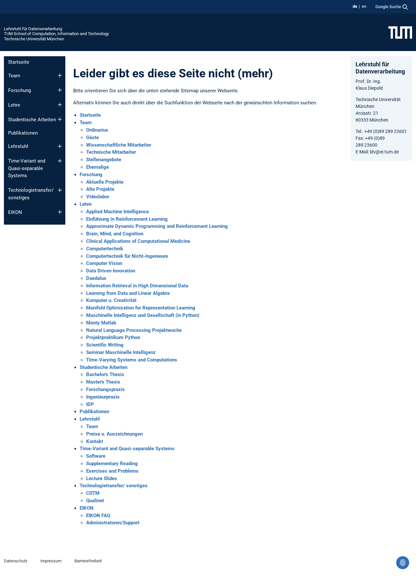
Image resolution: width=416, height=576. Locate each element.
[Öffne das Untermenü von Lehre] (60, 105)
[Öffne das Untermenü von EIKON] (60, 212)
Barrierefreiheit (88, 560)
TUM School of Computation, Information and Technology (56, 33)
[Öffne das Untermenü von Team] (60, 75)
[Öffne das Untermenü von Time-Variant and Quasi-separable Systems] (60, 161)
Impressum (50, 560)
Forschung (19, 90)
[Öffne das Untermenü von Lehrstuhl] (60, 146)
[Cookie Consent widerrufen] (402, 562)
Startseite (18, 62)
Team (14, 76)
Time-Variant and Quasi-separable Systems (26, 168)
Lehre (14, 105)
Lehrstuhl (18, 146)
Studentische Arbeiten (32, 120)
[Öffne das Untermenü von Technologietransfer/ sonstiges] (60, 190)
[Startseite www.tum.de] (400, 32)
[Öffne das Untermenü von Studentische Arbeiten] (60, 119)
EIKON (15, 212)
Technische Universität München (34, 38)
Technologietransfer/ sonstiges (31, 194)
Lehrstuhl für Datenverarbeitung (33, 28)
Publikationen (23, 133)
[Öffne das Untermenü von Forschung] (60, 90)
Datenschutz (15, 560)
